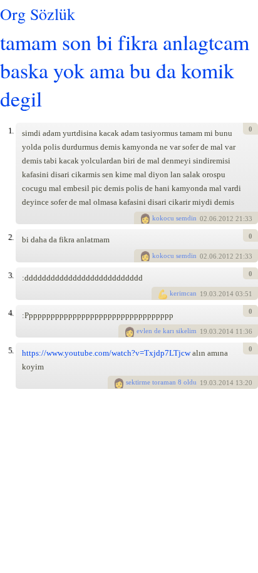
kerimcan (183, 293)
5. (10, 350)
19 (203, 294)
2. (10, 237)
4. (10, 312)
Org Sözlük (37, 13)
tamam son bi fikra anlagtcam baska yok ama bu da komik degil (124, 70)
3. (10, 275)
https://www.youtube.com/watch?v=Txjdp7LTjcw (106, 353)
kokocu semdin (174, 218)
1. (10, 130)
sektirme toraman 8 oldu (161, 382)
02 (203, 218)
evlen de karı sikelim (167, 330)
